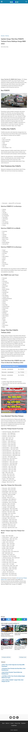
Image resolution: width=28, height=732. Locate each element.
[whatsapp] (19, 619)
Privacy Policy (17, 723)
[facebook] (3, 619)
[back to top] (25, 729)
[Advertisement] (14, 19)
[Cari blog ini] (26, 1)
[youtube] (14, 717)
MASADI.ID (16, 730)
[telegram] (24, 619)
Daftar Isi (7, 723)
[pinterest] (14, 619)
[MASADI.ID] (14, 1)
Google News (14, 725)
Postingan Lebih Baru (6, 657)
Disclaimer (23, 723)
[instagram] (17, 717)
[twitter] (8, 619)
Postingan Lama (22, 657)
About (3, 723)
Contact (12, 723)
